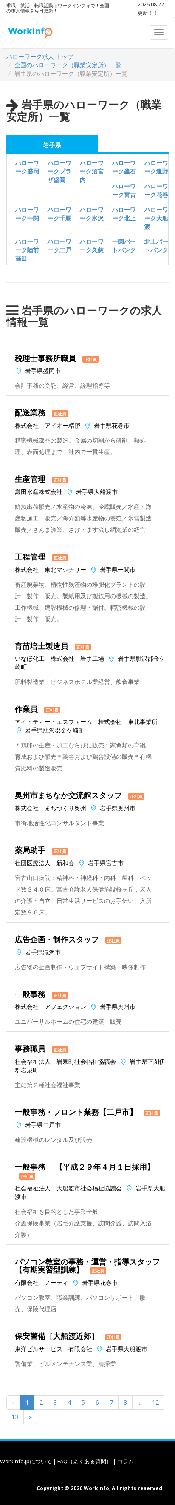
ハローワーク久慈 (92, 245)
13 (14, 1417)
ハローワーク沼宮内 (92, 171)
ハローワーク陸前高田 (27, 249)
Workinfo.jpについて (26, 1461)
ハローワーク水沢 (92, 213)
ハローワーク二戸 (59, 245)
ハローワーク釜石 (124, 167)
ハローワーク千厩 (59, 213)
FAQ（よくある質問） (84, 1461)
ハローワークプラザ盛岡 (59, 171)
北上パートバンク (156, 245)
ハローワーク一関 (27, 213)
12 (155, 1402)
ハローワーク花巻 (156, 190)
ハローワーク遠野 (156, 167)
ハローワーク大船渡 (156, 217)
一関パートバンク (124, 245)
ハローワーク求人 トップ (39, 56)
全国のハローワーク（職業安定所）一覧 (67, 65)
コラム (125, 1461)
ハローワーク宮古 (124, 190)
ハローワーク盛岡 (27, 167)
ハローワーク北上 (124, 213)
